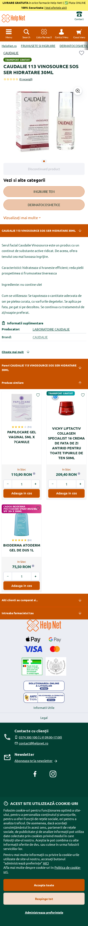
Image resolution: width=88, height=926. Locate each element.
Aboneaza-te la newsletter (34, 761)
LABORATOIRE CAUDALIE (51, 329)
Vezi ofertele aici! (56, 7)
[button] (61, 33)
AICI (46, 863)
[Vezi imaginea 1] (44, 161)
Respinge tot (44, 899)
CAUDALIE (11, 53)
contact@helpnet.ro (33, 743)
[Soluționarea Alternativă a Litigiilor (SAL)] (44, 698)
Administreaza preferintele (44, 912)
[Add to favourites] (82, 53)
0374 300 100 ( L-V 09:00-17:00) (40, 737)
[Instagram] (53, 774)
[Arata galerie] (77, 90)
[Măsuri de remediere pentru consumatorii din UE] (44, 686)
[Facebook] (35, 774)
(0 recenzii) (25, 79)
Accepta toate (44, 885)
